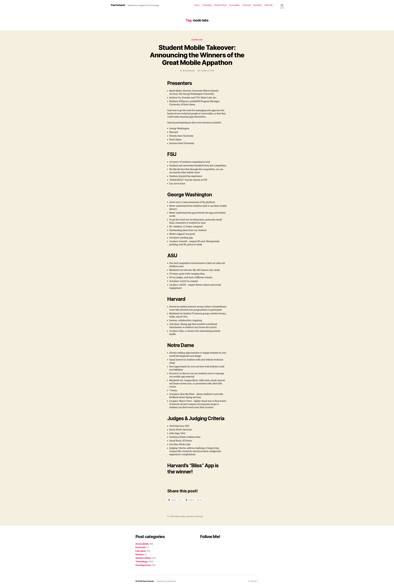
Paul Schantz (118, 5)
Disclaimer (257, 5)
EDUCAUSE (174, 516)
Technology (207, 5)
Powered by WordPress (166, 581)
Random (139, 554)
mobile (182, 516)
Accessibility (234, 5)
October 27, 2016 (207, 71)
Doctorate (246, 5)
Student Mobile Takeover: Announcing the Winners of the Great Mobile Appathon (197, 54)
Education (140, 551)
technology (198, 516)
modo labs (190, 516)
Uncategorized (143, 565)
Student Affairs (220, 5)
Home (196, 5)
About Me (269, 5)
